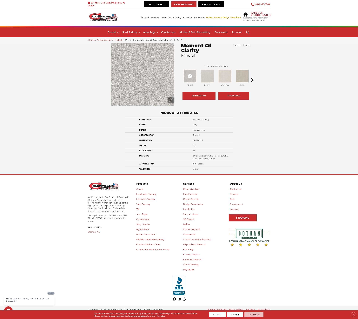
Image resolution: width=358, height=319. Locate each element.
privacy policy (115, 316)
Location (237, 32)
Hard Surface (129, 32)
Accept (217, 314)
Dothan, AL (94, 232)
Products (118, 39)
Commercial (221, 32)
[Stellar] (242, 76)
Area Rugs (149, 32)
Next (252, 75)
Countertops (168, 32)
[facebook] (174, 299)
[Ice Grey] (207, 76)
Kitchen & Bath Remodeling (195, 32)
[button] (118, 32)
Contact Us (199, 95)
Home (91, 39)
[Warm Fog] (225, 76)
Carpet (112, 32)
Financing (234, 95)
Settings (254, 314)
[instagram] (179, 299)
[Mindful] (190, 76)
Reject (235, 314)
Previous (180, 75)
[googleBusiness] (184, 299)
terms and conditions (137, 316)
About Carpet (104, 39)
